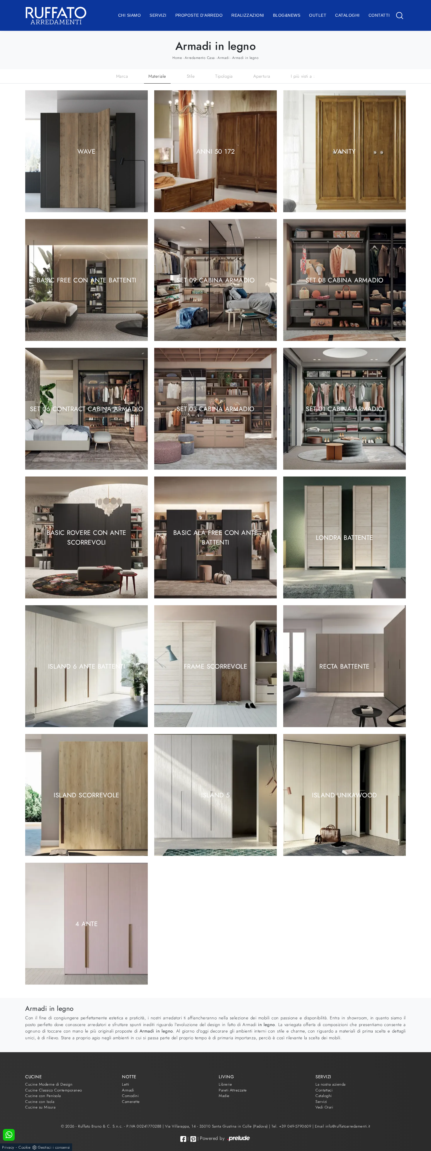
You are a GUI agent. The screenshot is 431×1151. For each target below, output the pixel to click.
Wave (86, 151)
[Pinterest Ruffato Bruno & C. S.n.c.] (193, 1139)
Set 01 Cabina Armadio (344, 408)
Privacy (8, 1147)
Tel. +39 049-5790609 (292, 1126)
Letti (125, 1084)
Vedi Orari (324, 1107)
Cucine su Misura (40, 1107)
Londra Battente (344, 537)
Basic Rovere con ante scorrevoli (86, 537)
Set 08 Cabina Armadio (344, 279)
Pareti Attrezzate (233, 1090)
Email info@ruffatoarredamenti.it (342, 1126)
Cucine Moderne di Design (48, 1084)
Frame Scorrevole (215, 666)
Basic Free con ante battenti (86, 279)
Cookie (24, 1147)
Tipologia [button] (224, 76)
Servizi (158, 15)
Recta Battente (344, 666)
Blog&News (287, 15)
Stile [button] (191, 76)
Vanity (344, 151)
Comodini (130, 1096)
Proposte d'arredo (199, 15)
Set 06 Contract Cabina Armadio (86, 408)
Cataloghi (347, 15)
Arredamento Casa (200, 57)
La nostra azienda (330, 1084)
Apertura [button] (261, 76)
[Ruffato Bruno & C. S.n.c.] (56, 15)
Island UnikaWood (344, 794)
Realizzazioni (247, 15)
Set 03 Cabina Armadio (215, 408)
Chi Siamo (129, 15)
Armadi (223, 57)
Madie (224, 1096)
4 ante (86, 923)
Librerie (225, 1084)
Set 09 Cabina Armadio (215, 279)
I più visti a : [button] (303, 76)
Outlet (317, 15)
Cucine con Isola (39, 1101)
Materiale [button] (157, 76)
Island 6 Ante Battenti (86, 666)
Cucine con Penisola (43, 1096)
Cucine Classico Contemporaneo (53, 1090)
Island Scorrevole (86, 794)
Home (177, 57)
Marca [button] (122, 76)
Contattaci (323, 1090)
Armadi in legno (245, 57)
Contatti (379, 15)
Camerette (131, 1101)
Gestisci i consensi (54, 1147)
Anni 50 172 (215, 151)
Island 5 (215, 794)
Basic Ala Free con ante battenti (215, 537)
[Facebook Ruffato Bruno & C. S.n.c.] (183, 1139)
